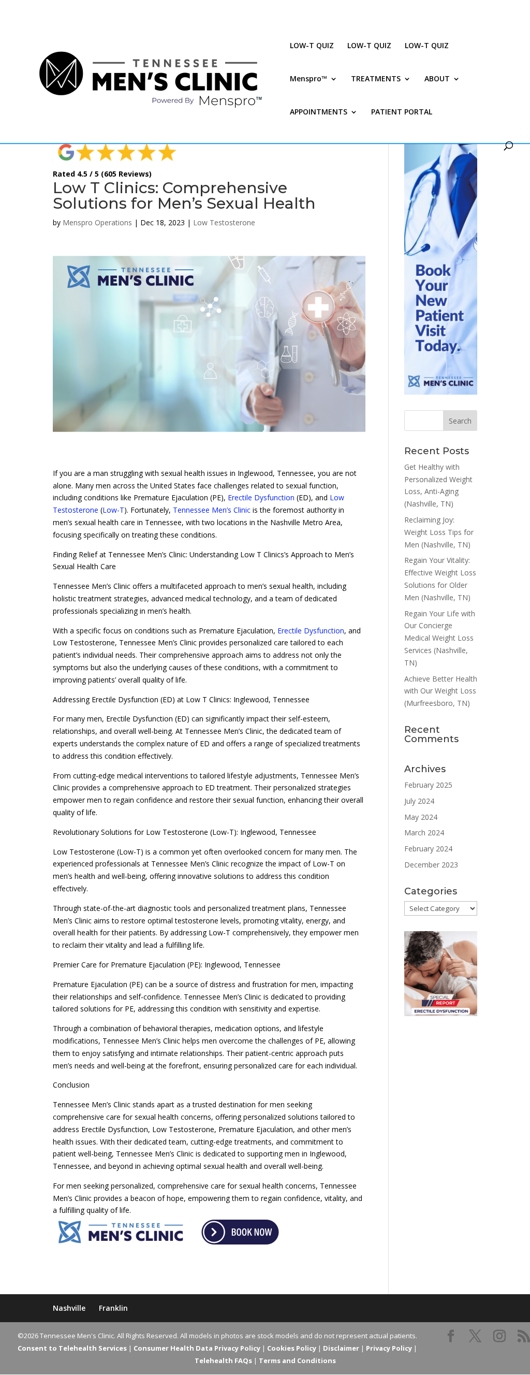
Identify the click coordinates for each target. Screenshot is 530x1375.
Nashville (69, 1308)
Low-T (113, 510)
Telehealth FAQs (223, 1360)
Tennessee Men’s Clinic (212, 510)
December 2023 (431, 865)
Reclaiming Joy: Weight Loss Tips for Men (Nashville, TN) (439, 532)
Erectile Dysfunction (261, 497)
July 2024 (419, 801)
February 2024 (428, 848)
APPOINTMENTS (318, 112)
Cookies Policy (291, 1348)
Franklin (113, 1308)
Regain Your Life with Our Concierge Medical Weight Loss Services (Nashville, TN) (439, 638)
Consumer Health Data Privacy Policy (197, 1348)
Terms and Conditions (297, 1360)
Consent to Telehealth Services (72, 1348)
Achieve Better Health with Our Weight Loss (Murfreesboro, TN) (440, 691)
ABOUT (437, 79)
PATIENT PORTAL (401, 112)
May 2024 (420, 817)
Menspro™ (308, 79)
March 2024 (424, 832)
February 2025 (428, 785)
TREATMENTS (376, 79)
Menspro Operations (97, 222)
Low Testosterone (224, 222)
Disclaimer (341, 1348)
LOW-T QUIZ (312, 46)
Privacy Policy (389, 1348)
